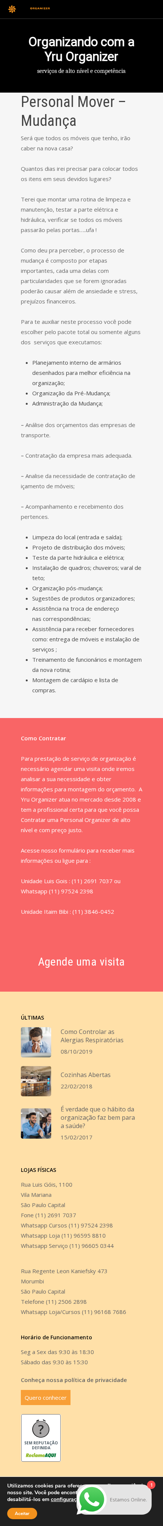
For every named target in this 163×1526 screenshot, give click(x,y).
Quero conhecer (46, 1397)
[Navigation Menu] (152, 9)
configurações (68, 1499)
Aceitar (22, 1514)
